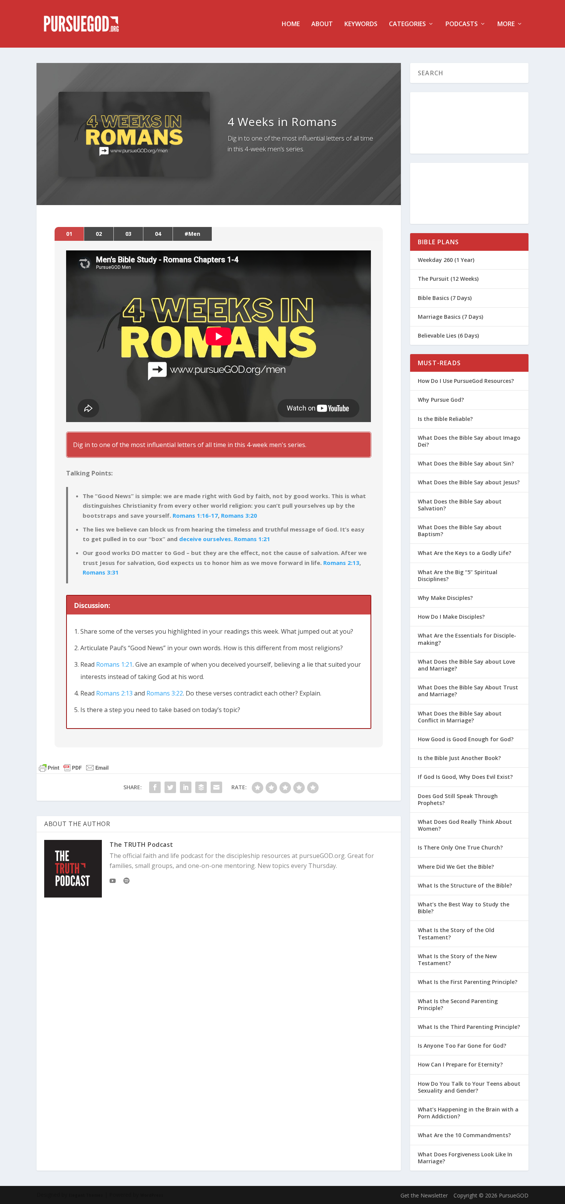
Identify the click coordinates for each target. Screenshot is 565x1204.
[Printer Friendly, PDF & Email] (74, 767)
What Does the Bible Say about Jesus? (469, 482)
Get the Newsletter (424, 1195)
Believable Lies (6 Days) (448, 335)
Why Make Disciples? (445, 597)
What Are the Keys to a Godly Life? (464, 552)
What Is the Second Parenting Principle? (458, 1004)
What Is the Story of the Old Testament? (456, 933)
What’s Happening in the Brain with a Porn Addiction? (468, 1113)
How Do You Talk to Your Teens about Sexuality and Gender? (469, 1087)
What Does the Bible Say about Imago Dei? (469, 441)
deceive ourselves (205, 539)
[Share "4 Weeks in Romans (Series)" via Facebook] (155, 787)
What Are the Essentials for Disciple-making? (467, 639)
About (322, 24)
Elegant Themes (86, 1195)
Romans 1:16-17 (195, 515)
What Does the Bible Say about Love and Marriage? (466, 665)
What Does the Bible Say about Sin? (466, 463)
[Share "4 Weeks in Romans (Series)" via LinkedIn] (185, 787)
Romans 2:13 (341, 562)
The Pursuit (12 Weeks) (448, 278)
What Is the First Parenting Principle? (467, 981)
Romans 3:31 (101, 572)
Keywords (360, 24)
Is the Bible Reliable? (445, 418)
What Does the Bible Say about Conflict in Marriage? (460, 717)
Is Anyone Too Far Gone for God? (462, 1045)
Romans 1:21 (252, 539)
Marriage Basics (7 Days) (450, 316)
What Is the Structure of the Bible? (465, 885)
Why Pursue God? (441, 399)
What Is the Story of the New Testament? (457, 959)
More (506, 24)
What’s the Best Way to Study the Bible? (463, 908)
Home (291, 24)
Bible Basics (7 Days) (445, 297)
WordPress (151, 1195)
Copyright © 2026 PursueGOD (491, 1195)
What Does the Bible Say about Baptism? (460, 530)
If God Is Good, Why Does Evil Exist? (465, 776)
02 (99, 233)
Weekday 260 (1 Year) (446, 259)
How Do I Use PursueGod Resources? (466, 380)
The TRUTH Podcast (141, 844)
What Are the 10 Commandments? (464, 1135)
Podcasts (461, 24)
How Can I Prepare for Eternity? (460, 1064)
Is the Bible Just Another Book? (459, 758)
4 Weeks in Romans (282, 121)
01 (69, 233)
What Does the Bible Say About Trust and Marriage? (468, 691)
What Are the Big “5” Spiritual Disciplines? (457, 575)
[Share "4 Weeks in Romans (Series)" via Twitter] (170, 787)
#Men (192, 233)
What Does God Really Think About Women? (465, 825)
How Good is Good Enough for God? (465, 739)
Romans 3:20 (239, 515)
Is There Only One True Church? (460, 847)
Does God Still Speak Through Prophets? (458, 799)
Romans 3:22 (164, 693)
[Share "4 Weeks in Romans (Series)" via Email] (216, 787)
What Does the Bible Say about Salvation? (460, 505)
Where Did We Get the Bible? (456, 866)
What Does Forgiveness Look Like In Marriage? (465, 1158)
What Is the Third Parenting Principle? (469, 1026)
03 (128, 233)
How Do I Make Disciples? (451, 616)
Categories (407, 24)
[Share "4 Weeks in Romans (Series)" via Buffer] (201, 787)
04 (158, 233)
